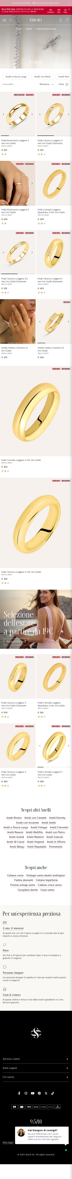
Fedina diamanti (23, 880)
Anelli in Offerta (56, 842)
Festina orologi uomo (22, 885)
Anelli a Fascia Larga (16, 827)
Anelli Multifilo (34, 832)
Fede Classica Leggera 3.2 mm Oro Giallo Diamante (14, 280)
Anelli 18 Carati (15, 842)
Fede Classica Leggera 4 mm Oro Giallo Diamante (50, 142)
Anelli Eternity (57, 818)
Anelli (19, 28)
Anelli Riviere (14, 818)
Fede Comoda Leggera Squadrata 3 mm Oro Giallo (51, 211)
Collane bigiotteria (47, 880)
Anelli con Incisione (27, 822)
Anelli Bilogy (17, 846)
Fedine (28, 28)
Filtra (61, 84)
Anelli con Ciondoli (35, 818)
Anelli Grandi (16, 837)
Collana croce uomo (50, 885)
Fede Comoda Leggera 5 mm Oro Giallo (21, 460)
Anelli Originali (35, 842)
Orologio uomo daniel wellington (45, 875)
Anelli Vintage (39, 827)
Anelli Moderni (35, 837)
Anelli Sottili (49, 822)
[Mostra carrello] (67, 19)
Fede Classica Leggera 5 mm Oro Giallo (21, 572)
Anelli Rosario (15, 832)
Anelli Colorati (54, 837)
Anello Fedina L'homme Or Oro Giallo (14, 349)
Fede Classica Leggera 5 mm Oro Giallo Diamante (50, 280)
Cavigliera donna (28, 890)
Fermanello (55, 846)
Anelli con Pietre (55, 832)
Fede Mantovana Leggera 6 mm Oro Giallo (15, 211)
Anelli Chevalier (59, 827)
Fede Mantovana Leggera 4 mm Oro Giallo (15, 142)
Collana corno (15, 875)
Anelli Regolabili (36, 846)
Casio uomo (47, 890)
